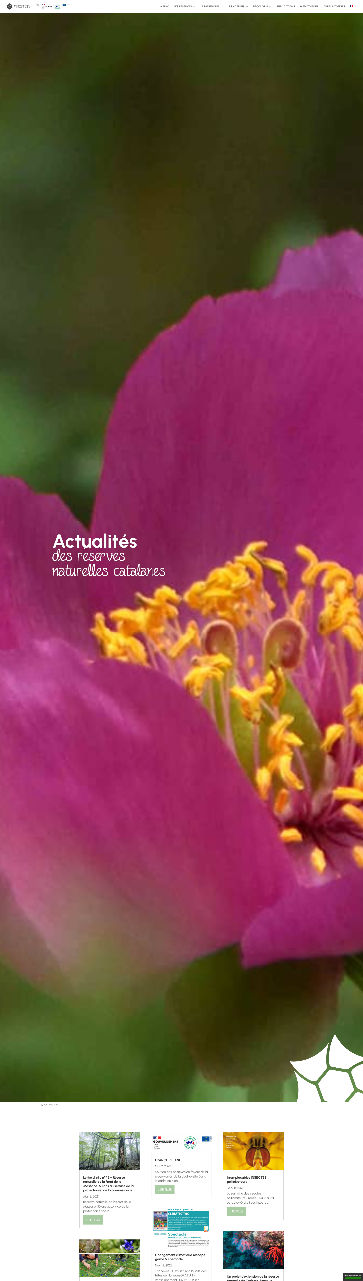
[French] (353, 9)
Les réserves (183, 6)
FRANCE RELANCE (169, 1160)
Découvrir (260, 6)
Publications (286, 6)
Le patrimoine (210, 6)
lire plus (93, 1220)
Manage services (353, 1275)
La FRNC (164, 6)
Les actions (236, 6)
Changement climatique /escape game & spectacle (180, 1257)
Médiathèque (309, 6)
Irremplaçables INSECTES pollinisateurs (247, 1179)
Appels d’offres (334, 6)
